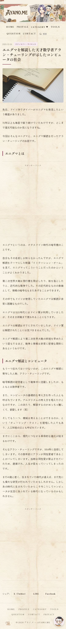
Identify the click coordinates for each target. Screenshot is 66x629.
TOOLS (55, 26)
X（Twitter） (20, 593)
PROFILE (23, 26)
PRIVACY (49, 614)
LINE (36, 593)
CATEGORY (39, 26)
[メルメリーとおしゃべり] (59, 621)
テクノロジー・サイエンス (25, 44)
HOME (10, 26)
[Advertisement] (33, 202)
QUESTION (14, 33)
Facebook (50, 593)
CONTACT (29, 33)
